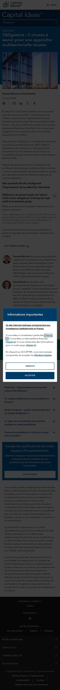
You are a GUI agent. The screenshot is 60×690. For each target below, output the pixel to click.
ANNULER (30, 366)
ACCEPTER (30, 375)
